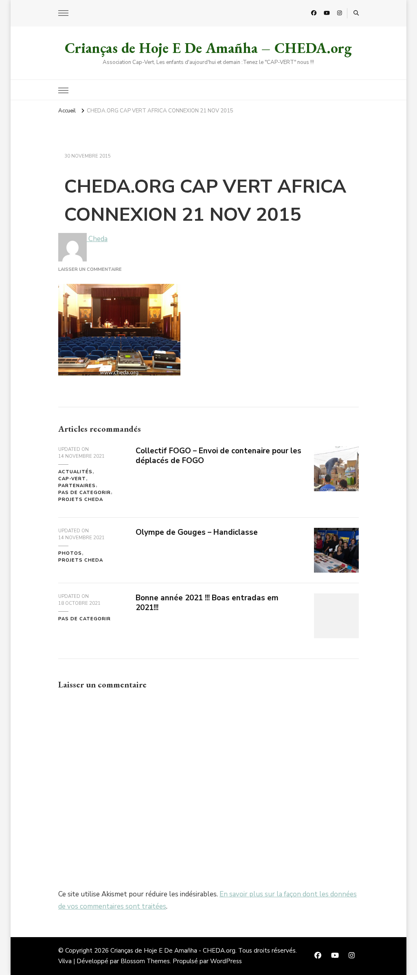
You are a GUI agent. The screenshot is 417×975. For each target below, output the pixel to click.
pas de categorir (84, 493)
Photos (70, 553)
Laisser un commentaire (90, 269)
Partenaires (77, 486)
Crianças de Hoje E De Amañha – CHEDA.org (208, 47)
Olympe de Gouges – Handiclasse (197, 532)
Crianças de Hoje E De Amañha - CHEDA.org (172, 950)
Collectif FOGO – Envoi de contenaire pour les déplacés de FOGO (218, 456)
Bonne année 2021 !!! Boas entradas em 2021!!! (207, 603)
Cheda (97, 239)
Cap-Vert (72, 479)
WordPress (226, 961)
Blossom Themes (145, 961)
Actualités (75, 472)
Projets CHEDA (80, 499)
